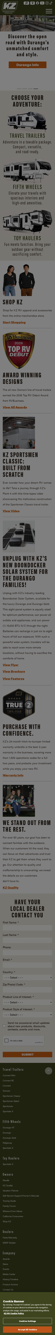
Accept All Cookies (27, 1329)
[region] (27, 1313)
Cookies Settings (27, 1321)
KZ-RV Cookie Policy (14, 1313)
